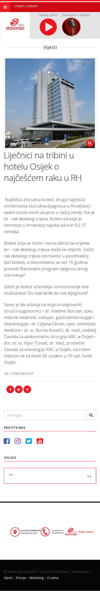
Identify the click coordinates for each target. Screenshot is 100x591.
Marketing (36, 578)
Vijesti (8, 578)
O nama (52, 578)
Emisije (21, 578)
